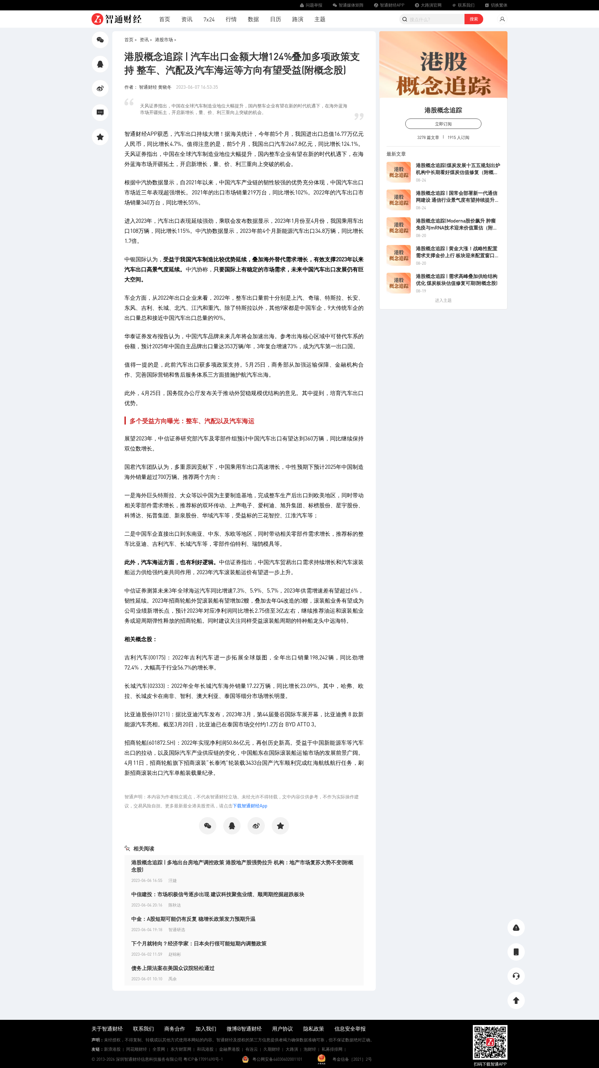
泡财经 (310, 1049)
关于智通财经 (107, 1028)
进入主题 (443, 300)
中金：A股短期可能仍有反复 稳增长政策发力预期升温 (193, 918)
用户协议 (282, 1028)
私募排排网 (332, 1049)
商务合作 (174, 1028)
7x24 (209, 19)
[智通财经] (116, 19)
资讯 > (146, 39)
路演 (297, 19)
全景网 (159, 1049)
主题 (319, 19)
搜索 (474, 18)
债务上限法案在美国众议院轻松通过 (173, 967)
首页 (164, 19)
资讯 (186, 19)
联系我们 (143, 1028)
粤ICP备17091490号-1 (203, 1059)
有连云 (251, 1049)
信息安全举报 (350, 1028)
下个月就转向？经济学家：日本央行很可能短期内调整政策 (199, 943)
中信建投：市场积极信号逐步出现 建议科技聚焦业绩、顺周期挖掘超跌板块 (217, 894)
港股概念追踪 (443, 110)
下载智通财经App (250, 805)
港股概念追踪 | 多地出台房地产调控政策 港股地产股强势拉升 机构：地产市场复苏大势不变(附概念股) (242, 866)
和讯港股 (205, 1049)
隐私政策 (313, 1028)
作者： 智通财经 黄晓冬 (148, 87)
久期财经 (271, 1049)
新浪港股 (112, 1049)
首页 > (130, 39)
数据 (253, 19)
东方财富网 (181, 1049)
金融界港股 (229, 1049)
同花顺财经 (136, 1049)
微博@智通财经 (244, 1028)
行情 (231, 19)
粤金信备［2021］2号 (352, 1059)
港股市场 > (165, 39)
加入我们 (206, 1028)
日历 (275, 19)
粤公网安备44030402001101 (277, 1059)
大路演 (292, 1049)
